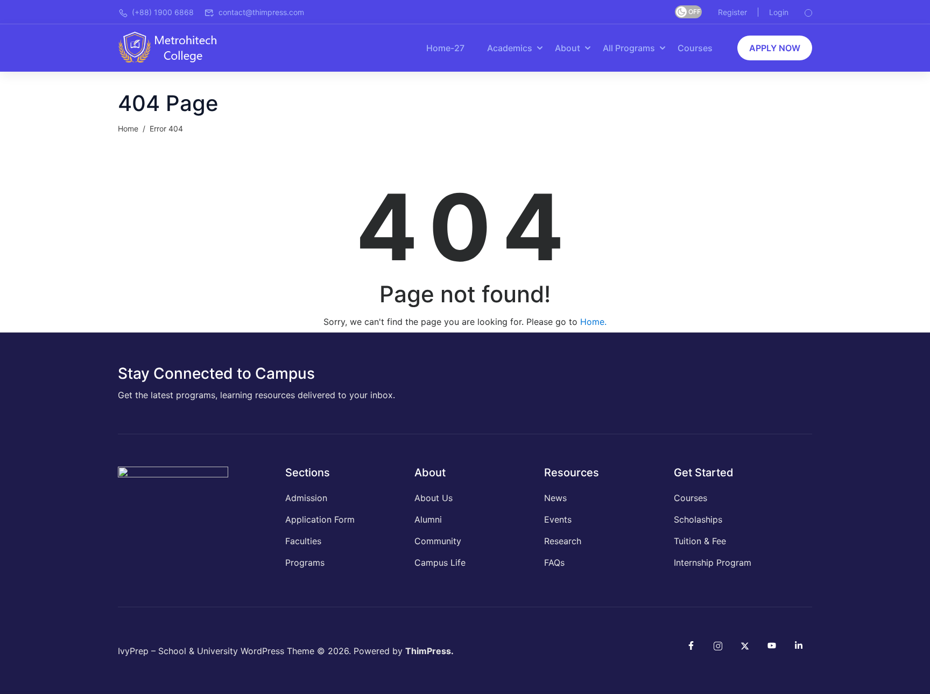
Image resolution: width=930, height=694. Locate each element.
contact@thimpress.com (261, 12)
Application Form (320, 519)
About (567, 48)
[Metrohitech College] (173, 46)
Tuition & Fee (700, 541)
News (555, 497)
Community (437, 541)
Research (562, 541)
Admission (306, 497)
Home (128, 128)
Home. (593, 321)
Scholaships (698, 519)
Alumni (428, 519)
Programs (305, 562)
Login (778, 12)
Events (558, 519)
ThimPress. (429, 651)
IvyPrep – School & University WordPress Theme (216, 651)
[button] (774, 48)
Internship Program (712, 562)
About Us (433, 497)
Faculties (303, 541)
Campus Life (440, 562)
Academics (509, 48)
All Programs (629, 48)
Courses (695, 48)
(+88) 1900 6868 (163, 12)
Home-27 (445, 48)
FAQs (554, 562)
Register (732, 12)
